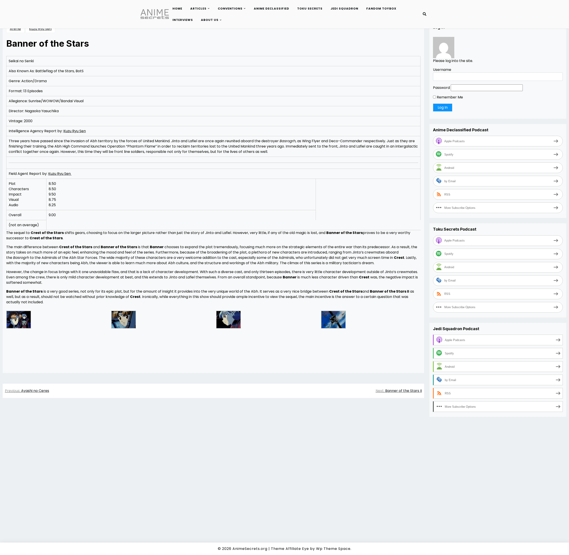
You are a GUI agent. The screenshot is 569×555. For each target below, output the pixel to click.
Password (441, 87)
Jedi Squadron (344, 8)
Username (442, 69)
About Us (209, 20)
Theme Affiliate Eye (290, 548)
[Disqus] (213, 464)
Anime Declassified (271, 8)
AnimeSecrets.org (249, 548)
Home (177, 8)
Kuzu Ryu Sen (40, 28)
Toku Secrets (310, 8)
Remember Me (449, 97)
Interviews (182, 20)
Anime (15, 28)
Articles (198, 8)
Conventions (230, 8)
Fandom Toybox (381, 8)
